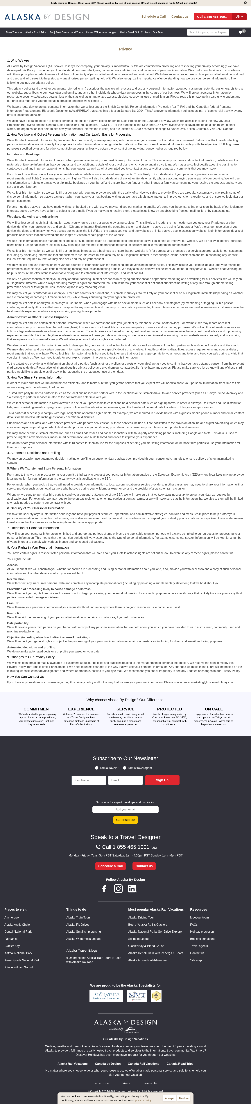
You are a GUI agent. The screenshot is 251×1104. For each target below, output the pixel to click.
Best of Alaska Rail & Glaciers (147, 924)
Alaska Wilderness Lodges (83, 938)
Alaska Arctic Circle (17, 924)
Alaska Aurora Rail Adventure (147, 960)
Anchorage (11, 917)
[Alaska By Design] (53, 17)
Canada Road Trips (180, 1063)
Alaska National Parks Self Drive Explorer (155, 931)
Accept (169, 1098)
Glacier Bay (12, 945)
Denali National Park (18, 931)
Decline (184, 1098)
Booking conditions (202, 938)
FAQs (194, 924)
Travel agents (199, 945)
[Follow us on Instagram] (118, 889)
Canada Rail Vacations (143, 1063)
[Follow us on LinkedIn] (132, 889)
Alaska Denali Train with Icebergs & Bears (155, 953)
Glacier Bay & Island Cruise (146, 945)
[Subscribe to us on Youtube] (146, 889)
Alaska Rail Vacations (73, 1063)
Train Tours (12, 32)
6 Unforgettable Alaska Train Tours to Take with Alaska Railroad (93, 960)
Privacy (126, 1083)
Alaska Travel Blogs (82, 950)
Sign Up (162, 780)
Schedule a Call (153, 16)
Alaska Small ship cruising (83, 931)
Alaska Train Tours (78, 917)
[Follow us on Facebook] (104, 889)
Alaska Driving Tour (141, 917)
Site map (196, 960)
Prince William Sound (18, 967)
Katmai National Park (18, 953)
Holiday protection (202, 931)
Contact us (180, 16)
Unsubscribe (150, 1083)
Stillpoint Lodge (138, 938)
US (238, 16)
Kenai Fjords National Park (22, 960)
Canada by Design (108, 1063)
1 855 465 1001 (215, 17)
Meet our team (199, 917)
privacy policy (143, 1100)
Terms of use (101, 1083)
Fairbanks (10, 938)
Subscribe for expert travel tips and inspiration (125, 802)
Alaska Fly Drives (77, 924)
